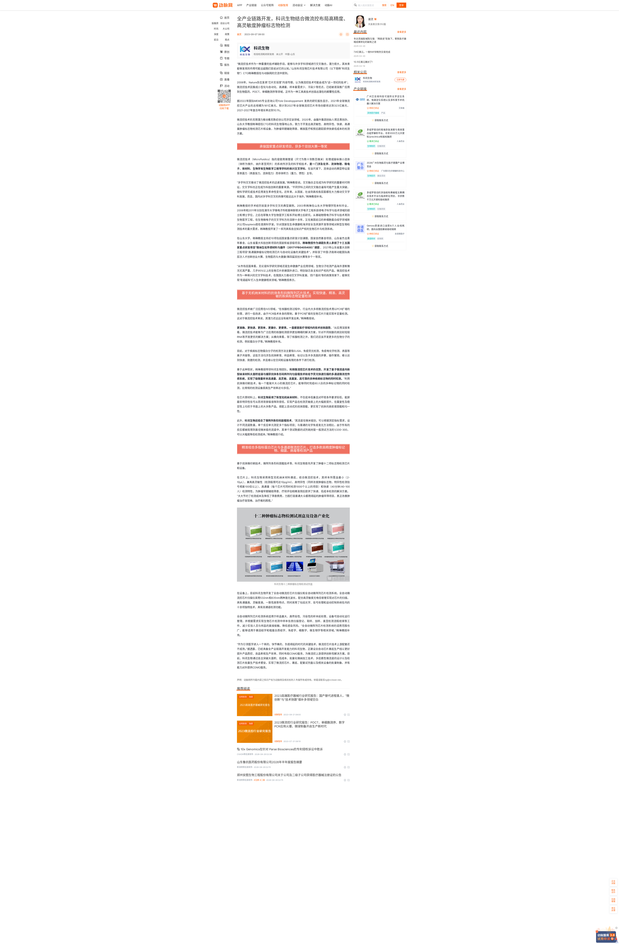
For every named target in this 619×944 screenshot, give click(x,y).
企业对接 (613, 882)
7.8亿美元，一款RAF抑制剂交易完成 (372, 51)
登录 (401, 5)
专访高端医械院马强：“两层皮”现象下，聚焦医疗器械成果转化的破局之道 (380, 40)
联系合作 (613, 891)
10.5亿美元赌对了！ (364, 61)
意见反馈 (613, 909)
